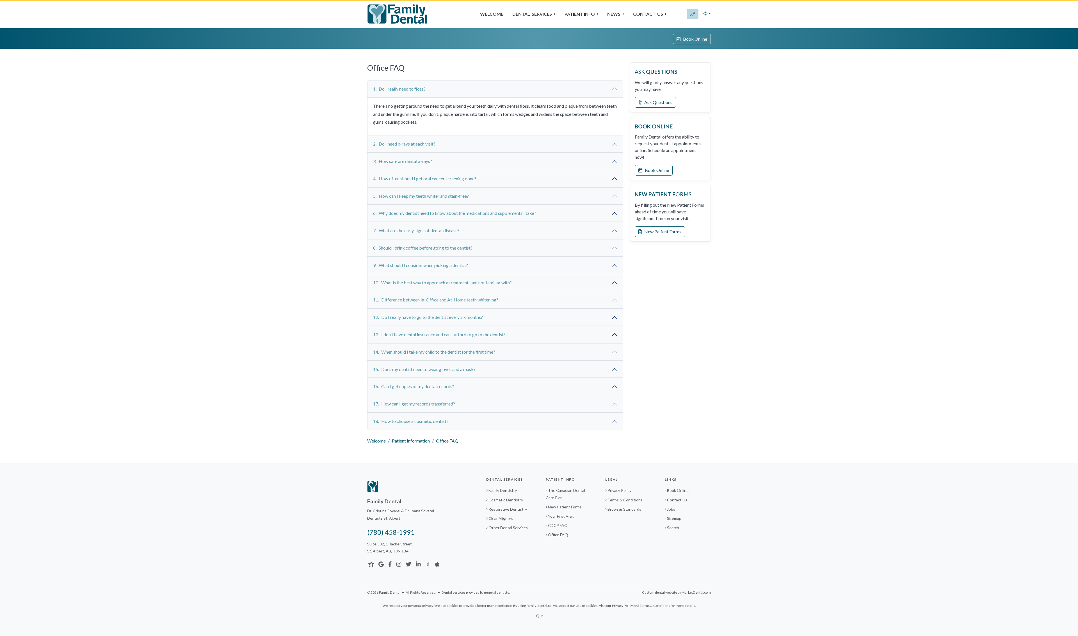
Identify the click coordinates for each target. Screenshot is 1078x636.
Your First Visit (561, 516)
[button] (707, 13)
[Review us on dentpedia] (428, 563)
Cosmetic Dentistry (505, 499)
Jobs (671, 509)
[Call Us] (692, 14)
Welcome (491, 14)
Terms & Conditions (625, 499)
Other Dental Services (508, 527)
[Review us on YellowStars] (371, 563)
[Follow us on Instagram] (399, 563)
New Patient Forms (661, 231)
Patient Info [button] (580, 14)
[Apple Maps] (437, 563)
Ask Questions (657, 102)
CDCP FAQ (558, 525)
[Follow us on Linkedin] (418, 563)
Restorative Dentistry (507, 509)
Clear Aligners (500, 518)
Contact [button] (648, 14)
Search (673, 527)
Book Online (693, 39)
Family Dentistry (502, 490)
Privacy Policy (619, 490)
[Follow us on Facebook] (390, 563)
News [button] (613, 14)
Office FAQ (558, 534)
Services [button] (532, 14)
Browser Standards (624, 509)
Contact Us (677, 499)
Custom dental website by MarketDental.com (676, 592)
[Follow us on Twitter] (408, 563)
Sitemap (674, 518)
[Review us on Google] (381, 563)
